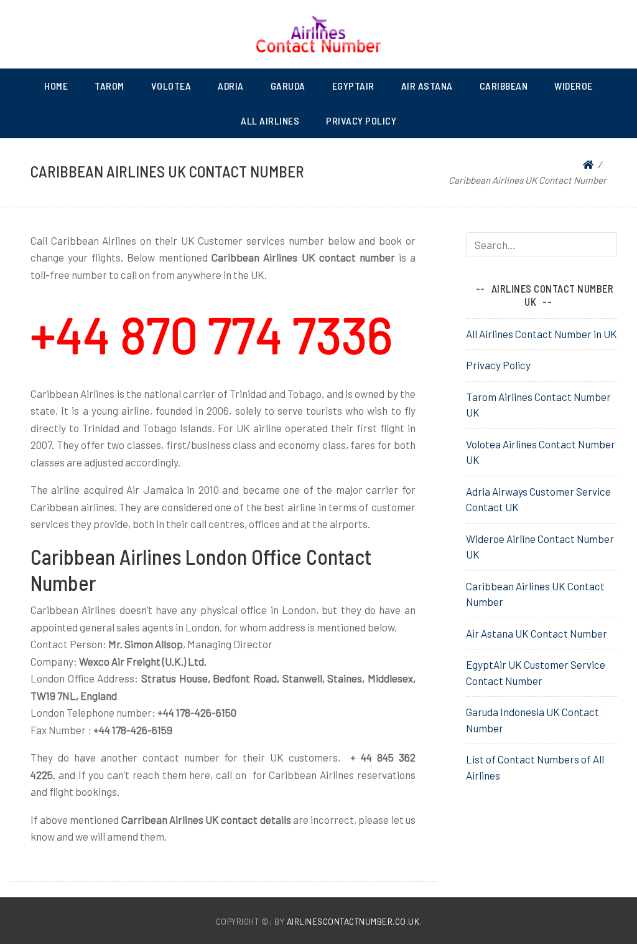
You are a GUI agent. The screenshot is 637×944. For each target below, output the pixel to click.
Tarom (109, 86)
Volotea (171, 86)
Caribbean (504, 86)
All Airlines (270, 120)
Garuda (288, 86)
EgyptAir (353, 86)
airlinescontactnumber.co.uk (353, 921)
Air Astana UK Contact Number (536, 633)
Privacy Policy (361, 120)
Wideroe (573, 86)
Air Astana (427, 86)
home (56, 86)
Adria (231, 86)
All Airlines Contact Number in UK (541, 334)
